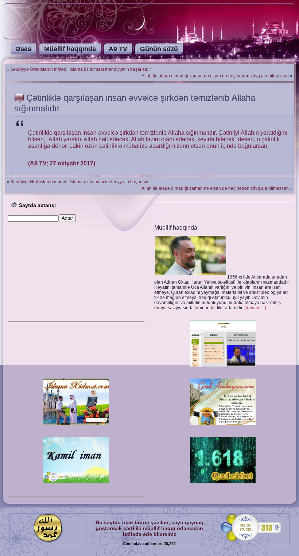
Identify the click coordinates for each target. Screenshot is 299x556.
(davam (255, 307)
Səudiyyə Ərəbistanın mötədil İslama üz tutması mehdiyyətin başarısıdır (80, 69)
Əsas (23, 49)
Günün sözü (159, 49)
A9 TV (118, 49)
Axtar (67, 218)
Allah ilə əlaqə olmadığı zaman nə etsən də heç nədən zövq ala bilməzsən (215, 75)
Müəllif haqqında (70, 49)
